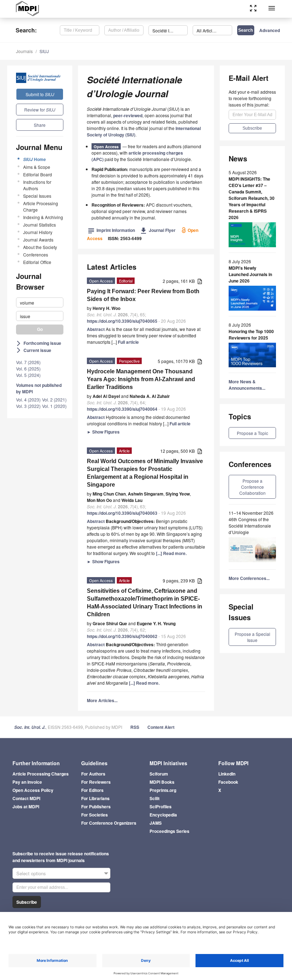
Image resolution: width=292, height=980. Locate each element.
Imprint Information (111, 230)
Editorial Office (37, 262)
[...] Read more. (171, 553)
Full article (128, 342)
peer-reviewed (127, 115)
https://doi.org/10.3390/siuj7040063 (122, 513)
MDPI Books (162, 782)
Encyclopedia (163, 815)
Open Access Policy (32, 790)
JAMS (156, 823)
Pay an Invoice (27, 782)
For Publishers (96, 806)
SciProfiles (161, 806)
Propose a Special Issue (252, 637)
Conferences (35, 255)
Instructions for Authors (37, 185)
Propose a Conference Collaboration (252, 487)
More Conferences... (249, 578)
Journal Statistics (39, 225)
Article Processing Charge (40, 206)
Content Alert (160, 727)
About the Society (40, 247)
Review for (39, 110)
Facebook (228, 782)
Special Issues (37, 196)
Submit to (40, 94)
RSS (134, 727)
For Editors (92, 790)
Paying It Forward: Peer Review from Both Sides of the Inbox (143, 295)
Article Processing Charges (40, 774)
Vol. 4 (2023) (28, 399)
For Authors (93, 774)
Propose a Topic (252, 433)
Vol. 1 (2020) (54, 406)
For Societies (94, 815)
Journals (24, 51)
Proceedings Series (169, 831)
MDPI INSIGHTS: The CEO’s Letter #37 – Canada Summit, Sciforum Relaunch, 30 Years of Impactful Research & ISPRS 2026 (252, 198)
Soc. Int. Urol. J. (30, 727)
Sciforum (159, 774)
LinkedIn (226, 774)
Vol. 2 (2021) (54, 399)
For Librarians (95, 798)
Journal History (37, 232)
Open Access (106, 146)
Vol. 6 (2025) (28, 368)
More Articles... (102, 700)
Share (40, 125)
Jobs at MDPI (25, 806)
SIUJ (44, 51)
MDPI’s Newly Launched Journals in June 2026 (250, 274)
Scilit (155, 798)
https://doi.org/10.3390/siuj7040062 (122, 636)
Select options (31, 873)
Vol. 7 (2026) (28, 362)
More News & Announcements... (247, 384)
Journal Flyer (158, 230)
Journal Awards (38, 240)
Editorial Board (37, 174)
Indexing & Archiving (43, 217)
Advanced (269, 30)
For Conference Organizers (108, 823)
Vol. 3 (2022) (28, 406)
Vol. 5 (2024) (28, 375)
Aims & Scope (36, 167)
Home (34, 159)
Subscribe (26, 902)
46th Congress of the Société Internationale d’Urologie (250, 525)
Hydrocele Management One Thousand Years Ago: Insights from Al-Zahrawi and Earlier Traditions (141, 379)
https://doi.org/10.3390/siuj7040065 (122, 321)
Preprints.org (163, 790)
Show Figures (103, 432)
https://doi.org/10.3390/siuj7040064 (122, 409)
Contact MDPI (26, 798)
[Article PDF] (200, 281)
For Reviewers (96, 782)
